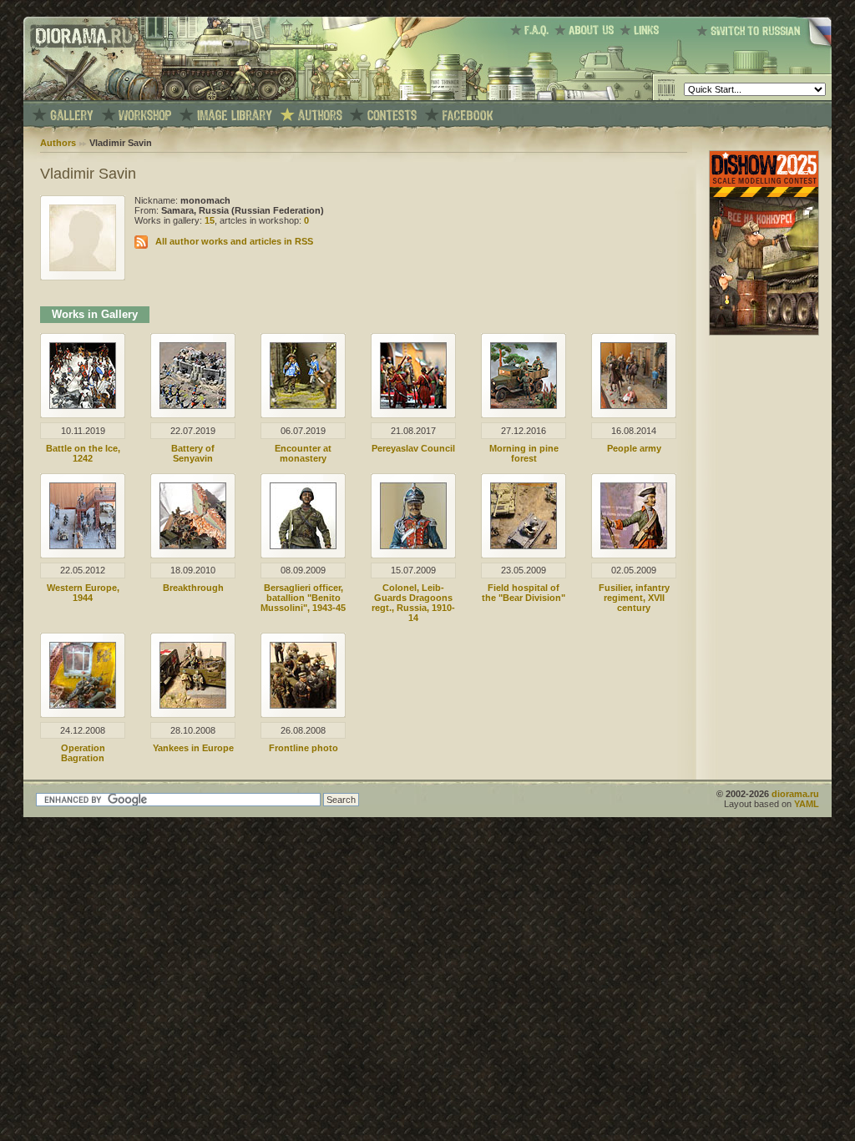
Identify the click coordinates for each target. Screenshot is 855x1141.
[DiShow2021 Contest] (764, 332)
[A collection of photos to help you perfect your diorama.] (235, 115)
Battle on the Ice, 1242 (83, 453)
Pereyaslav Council (413, 448)
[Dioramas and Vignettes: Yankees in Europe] (192, 705)
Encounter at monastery (303, 453)
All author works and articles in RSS (234, 241)
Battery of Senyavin (193, 453)
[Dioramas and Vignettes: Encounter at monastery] (303, 406)
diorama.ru (795, 794)
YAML (806, 804)
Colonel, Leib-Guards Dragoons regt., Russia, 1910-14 (413, 603)
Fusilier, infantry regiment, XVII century (634, 598)
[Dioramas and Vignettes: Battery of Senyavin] (192, 406)
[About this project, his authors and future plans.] (587, 30)
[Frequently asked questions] (532, 30)
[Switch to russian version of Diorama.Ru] (764, 46)
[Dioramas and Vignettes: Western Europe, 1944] (82, 546)
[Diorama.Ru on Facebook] (468, 115)
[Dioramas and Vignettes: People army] (633, 406)
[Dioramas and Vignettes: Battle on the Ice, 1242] (82, 406)
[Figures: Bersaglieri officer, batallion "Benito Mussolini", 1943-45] (303, 546)
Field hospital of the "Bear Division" (523, 593)
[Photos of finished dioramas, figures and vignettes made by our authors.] (72, 115)
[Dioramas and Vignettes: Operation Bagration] (82, 705)
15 (210, 220)
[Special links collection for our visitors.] (642, 30)
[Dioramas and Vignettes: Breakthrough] (192, 546)
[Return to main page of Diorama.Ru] (79, 97)
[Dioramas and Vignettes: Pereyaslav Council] (413, 406)
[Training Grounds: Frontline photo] (303, 705)
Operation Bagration (83, 753)
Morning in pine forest (524, 453)
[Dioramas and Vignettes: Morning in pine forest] (523, 406)
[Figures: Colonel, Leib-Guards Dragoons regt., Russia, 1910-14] (413, 546)
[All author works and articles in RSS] (141, 241)
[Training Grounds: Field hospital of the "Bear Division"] (523, 546)
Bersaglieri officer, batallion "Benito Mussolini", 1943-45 (303, 598)
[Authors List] (320, 115)
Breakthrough (193, 588)
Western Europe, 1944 (83, 593)
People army (634, 448)
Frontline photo (303, 748)
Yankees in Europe (193, 748)
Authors (58, 143)
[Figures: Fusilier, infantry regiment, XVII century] (633, 546)
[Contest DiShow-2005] (392, 115)
